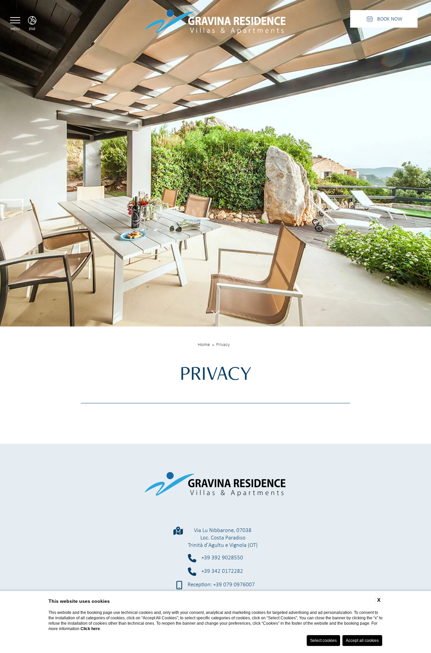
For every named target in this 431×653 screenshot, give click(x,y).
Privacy (223, 344)
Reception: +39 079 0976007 (221, 584)
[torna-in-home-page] (215, 23)
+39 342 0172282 (222, 570)
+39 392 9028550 (222, 557)
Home (204, 344)
